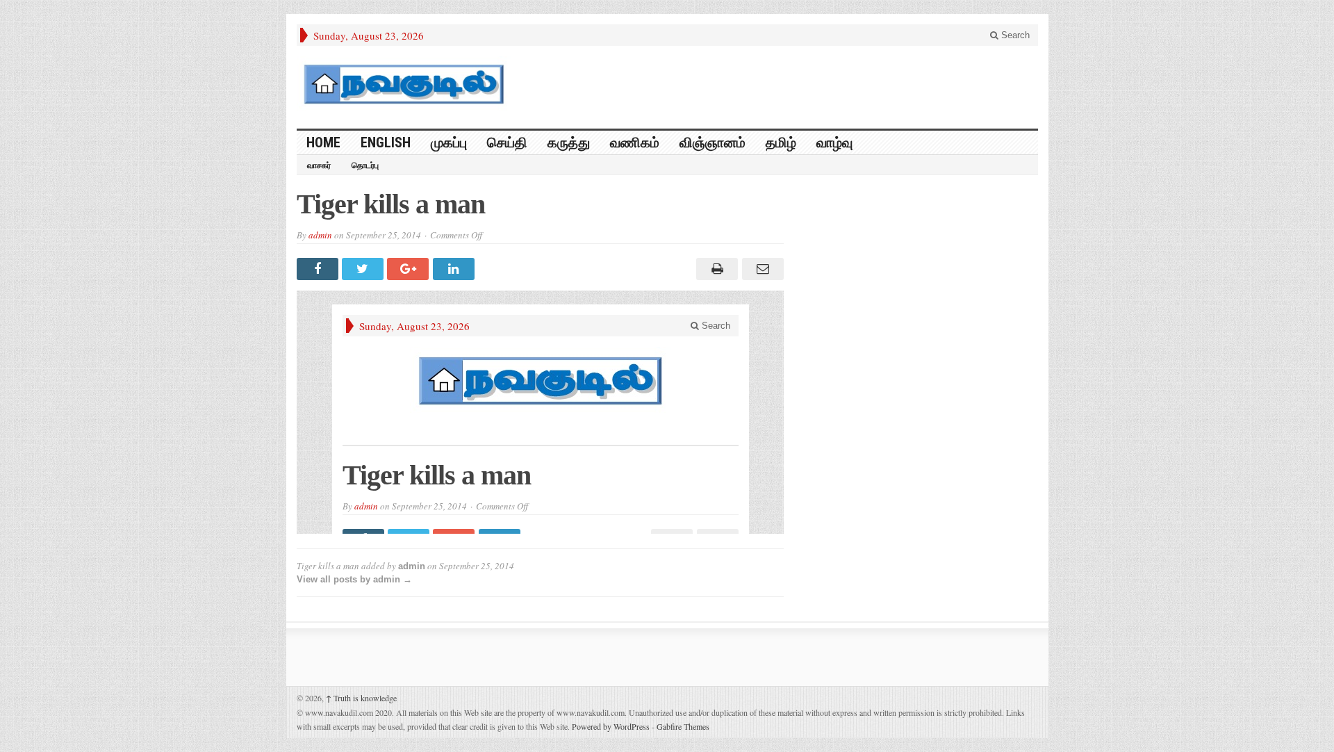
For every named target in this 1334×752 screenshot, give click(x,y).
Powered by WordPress (611, 726)
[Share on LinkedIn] (455, 269)
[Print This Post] (715, 269)
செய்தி (507, 142)
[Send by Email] (760, 269)
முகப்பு (449, 142)
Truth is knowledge (361, 697)
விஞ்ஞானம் (713, 142)
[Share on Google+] (409, 269)
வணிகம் (634, 142)
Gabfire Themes (683, 726)
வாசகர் (319, 165)
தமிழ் (781, 142)
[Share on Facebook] (319, 269)
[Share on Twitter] (364, 269)
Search (1014, 35)
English (386, 142)
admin (320, 235)
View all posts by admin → (354, 579)
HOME (323, 142)
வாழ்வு (834, 142)
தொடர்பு (365, 165)
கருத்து (568, 142)
